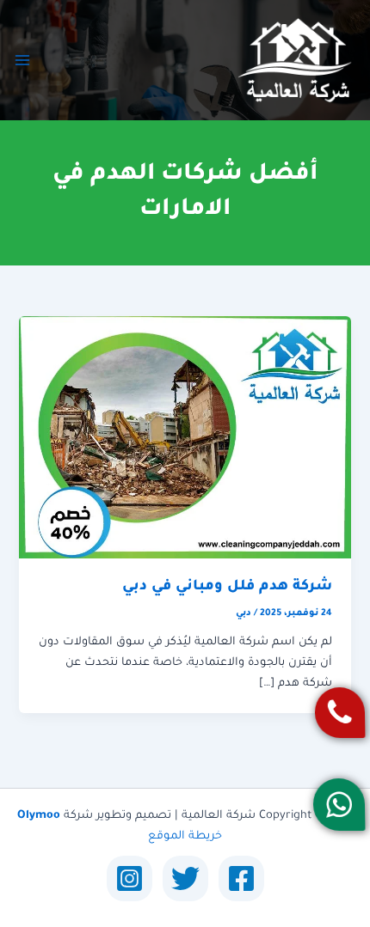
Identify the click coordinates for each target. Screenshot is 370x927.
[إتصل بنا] (340, 713)
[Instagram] (129, 878)
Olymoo (38, 816)
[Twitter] (185, 878)
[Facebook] (241, 878)
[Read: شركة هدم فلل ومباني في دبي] (184, 438)
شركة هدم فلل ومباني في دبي (227, 587)
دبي (243, 613)
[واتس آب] (338, 804)
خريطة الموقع (185, 837)
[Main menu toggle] (22, 60)
